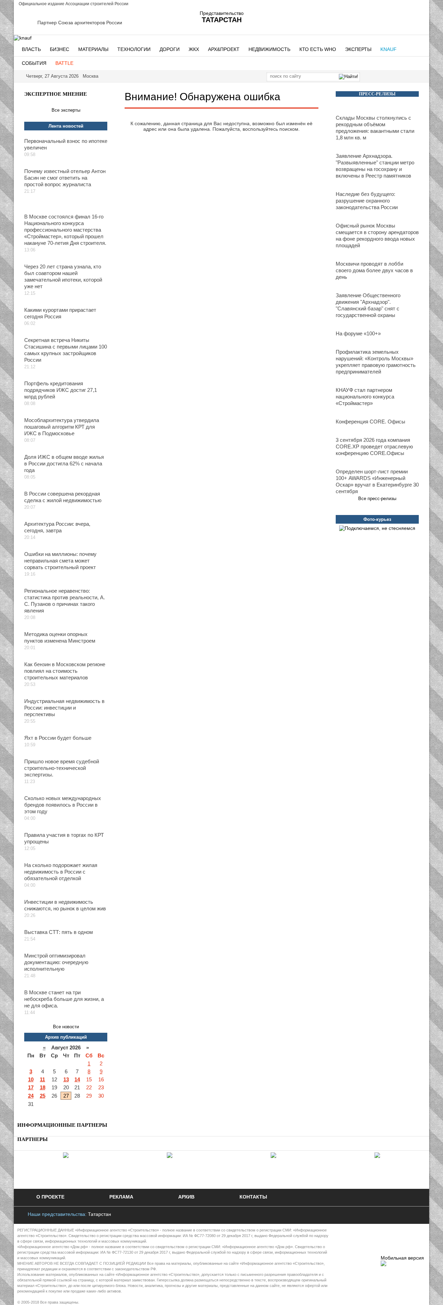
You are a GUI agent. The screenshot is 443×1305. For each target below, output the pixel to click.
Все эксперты (66, 110)
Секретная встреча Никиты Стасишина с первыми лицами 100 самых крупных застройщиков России (65, 350)
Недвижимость (269, 49)
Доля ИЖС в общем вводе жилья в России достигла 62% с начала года (64, 463)
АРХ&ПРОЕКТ (223, 49)
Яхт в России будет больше (57, 738)
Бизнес (59, 49)
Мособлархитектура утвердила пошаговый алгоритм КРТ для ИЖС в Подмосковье (61, 426)
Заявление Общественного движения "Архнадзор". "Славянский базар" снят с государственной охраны (368, 305)
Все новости (66, 1026)
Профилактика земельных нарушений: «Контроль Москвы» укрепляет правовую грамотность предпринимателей (376, 362)
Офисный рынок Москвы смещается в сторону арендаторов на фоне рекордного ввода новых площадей (377, 235)
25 (42, 1096)
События (34, 63)
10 (31, 1079)
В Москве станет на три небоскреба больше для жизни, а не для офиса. (64, 998)
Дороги (170, 49)
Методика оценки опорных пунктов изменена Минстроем (59, 637)
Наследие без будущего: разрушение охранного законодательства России (367, 200)
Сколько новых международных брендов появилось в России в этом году (62, 804)
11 (42, 1079)
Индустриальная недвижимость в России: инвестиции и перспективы (64, 707)
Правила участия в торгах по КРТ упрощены (64, 838)
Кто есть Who (317, 49)
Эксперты (358, 49)
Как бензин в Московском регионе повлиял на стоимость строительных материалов (64, 670)
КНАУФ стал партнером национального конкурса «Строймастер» (365, 396)
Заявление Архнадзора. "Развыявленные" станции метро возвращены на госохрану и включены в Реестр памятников (375, 166)
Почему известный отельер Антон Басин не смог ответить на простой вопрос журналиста (65, 177)
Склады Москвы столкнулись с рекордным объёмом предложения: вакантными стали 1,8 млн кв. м (375, 127)
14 (77, 1079)
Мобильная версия (402, 1258)
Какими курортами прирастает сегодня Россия (60, 313)
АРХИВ (186, 1197)
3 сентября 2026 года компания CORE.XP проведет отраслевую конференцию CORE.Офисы (374, 446)
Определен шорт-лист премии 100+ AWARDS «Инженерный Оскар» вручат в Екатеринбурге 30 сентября (377, 481)
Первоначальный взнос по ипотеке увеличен (65, 144)
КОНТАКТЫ (253, 1197)
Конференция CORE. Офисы (370, 421)
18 (42, 1087)
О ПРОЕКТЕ (50, 1197)
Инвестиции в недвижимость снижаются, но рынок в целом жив (65, 905)
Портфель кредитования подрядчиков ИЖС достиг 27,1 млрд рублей (60, 390)
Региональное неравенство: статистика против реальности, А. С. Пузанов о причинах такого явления (64, 600)
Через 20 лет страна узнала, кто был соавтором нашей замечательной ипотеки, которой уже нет (63, 276)
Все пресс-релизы (377, 498)
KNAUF (388, 49)
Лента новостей (65, 126)
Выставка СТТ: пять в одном (58, 932)
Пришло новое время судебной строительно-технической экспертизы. (61, 768)
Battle (64, 63)
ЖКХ (194, 49)
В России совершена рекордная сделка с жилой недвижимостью (62, 497)
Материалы (93, 49)
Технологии (134, 49)
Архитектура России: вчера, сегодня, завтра (57, 527)
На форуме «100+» (358, 333)
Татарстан (99, 1214)
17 (31, 1087)
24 (31, 1096)
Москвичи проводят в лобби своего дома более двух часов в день (374, 270)
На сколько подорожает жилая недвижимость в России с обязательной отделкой (60, 871)
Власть (31, 49)
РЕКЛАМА (121, 1197)
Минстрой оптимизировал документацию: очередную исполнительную (56, 962)
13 (66, 1079)
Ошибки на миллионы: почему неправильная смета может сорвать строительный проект (60, 560)
